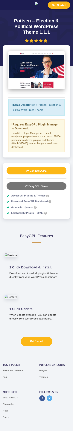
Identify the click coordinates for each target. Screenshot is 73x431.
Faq (5, 377)
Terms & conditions (13, 370)
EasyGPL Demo (38, 186)
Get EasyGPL (38, 170)
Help (5, 411)
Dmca (6, 417)
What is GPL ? (10, 397)
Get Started (59, 5)
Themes (43, 377)
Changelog (8, 404)
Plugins (43, 370)
